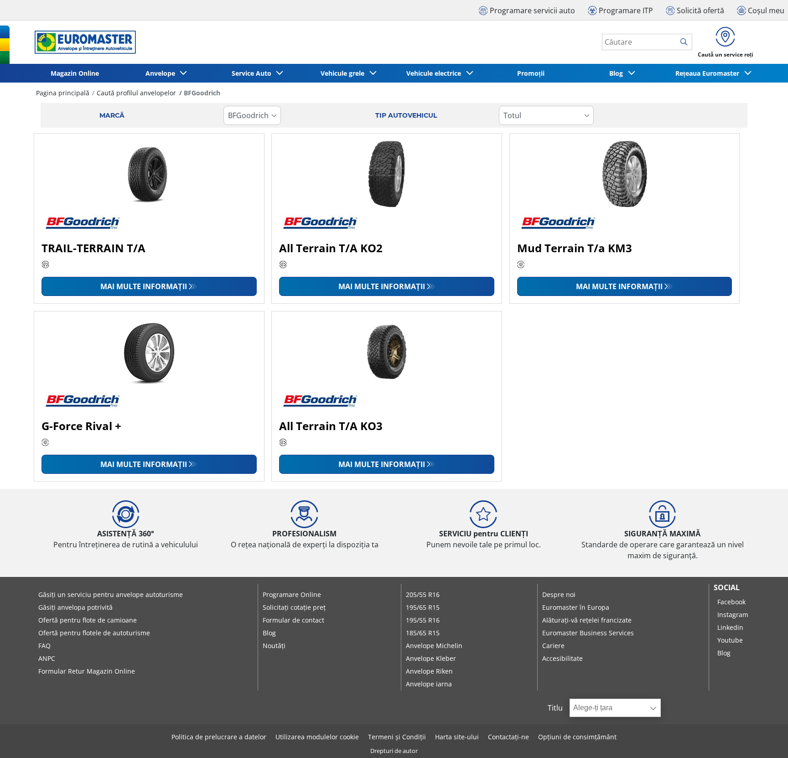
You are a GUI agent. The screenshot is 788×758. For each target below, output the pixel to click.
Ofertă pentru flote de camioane (87, 620)
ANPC (46, 658)
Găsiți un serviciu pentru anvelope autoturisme (110, 594)
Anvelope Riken (429, 671)
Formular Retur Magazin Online (86, 671)
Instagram (732, 614)
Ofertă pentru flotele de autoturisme (94, 632)
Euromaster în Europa (575, 607)
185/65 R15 (423, 632)
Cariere (553, 645)
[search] (686, 42)
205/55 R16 (423, 594)
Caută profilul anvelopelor (136, 92)
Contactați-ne (508, 736)
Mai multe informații (143, 286)
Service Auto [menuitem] (253, 73)
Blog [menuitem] (618, 73)
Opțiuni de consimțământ (577, 736)
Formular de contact (293, 620)
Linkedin (730, 627)
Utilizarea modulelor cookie (317, 736)
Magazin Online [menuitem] (75, 73)
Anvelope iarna (429, 684)
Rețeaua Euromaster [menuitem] (709, 73)
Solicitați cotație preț (294, 607)
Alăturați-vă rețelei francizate (587, 620)
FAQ (44, 645)
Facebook (731, 601)
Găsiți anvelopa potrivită (75, 607)
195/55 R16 (423, 620)
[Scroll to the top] (764, 738)
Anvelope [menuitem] (162, 73)
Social (727, 587)
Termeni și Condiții (397, 736)
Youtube (730, 640)
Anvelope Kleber (431, 658)
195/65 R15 (423, 607)
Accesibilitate (562, 658)
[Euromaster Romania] (82, 42)
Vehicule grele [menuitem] (344, 73)
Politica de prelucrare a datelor (218, 736)
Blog (269, 632)
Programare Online (292, 594)
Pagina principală (62, 92)
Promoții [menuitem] (530, 73)
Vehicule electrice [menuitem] (435, 73)
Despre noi (558, 594)
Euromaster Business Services (588, 632)
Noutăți (274, 645)
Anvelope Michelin (434, 645)
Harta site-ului (457, 736)
